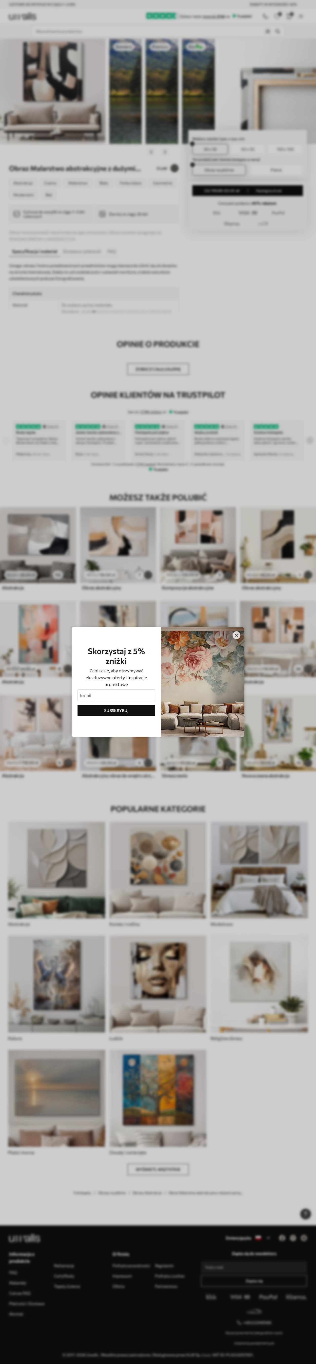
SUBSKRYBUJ (116, 710)
